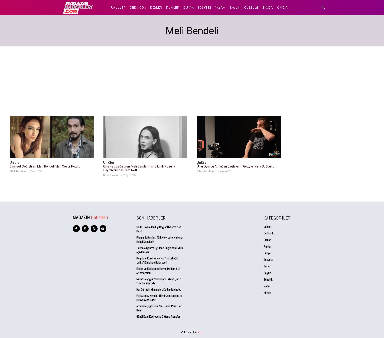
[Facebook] (76, 228)
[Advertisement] (192, 76)
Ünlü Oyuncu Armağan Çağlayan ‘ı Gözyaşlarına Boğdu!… (235, 166)
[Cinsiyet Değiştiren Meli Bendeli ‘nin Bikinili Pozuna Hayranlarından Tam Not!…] (145, 137)
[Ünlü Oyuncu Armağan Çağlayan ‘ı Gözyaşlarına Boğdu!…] (239, 137)
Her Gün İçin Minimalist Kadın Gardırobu (158, 289)
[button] (323, 7)
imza (200, 332)
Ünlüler (15, 162)
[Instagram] (85, 228)
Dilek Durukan (18, 171)
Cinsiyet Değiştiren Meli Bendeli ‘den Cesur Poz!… (45, 166)
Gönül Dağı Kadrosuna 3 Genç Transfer (158, 316)
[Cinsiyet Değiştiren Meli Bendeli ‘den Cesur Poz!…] (52, 137)
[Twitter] (94, 228)
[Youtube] (103, 228)
